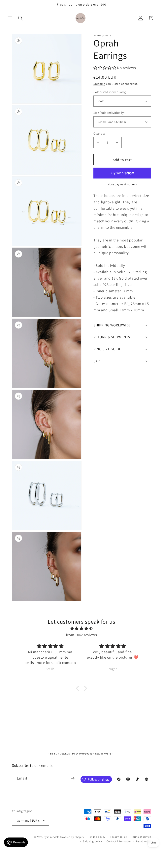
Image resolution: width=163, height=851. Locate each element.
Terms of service (141, 836)
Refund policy (97, 836)
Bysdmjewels (51, 837)
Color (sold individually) (109, 92)
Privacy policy (118, 836)
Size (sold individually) (109, 113)
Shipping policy (92, 841)
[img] (81, 628)
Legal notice (143, 841)
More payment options (122, 184)
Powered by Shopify (72, 837)
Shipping (99, 84)
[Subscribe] (72, 778)
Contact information (119, 841)
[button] (10, 18)
